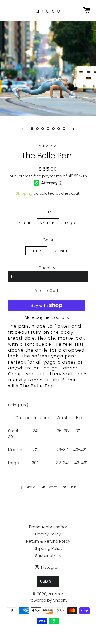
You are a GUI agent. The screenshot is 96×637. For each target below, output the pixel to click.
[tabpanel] (48, 68)
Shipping (24, 193)
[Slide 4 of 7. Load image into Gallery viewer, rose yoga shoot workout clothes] (48, 128)
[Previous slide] (23, 128)
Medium (48, 222)
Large (71, 222)
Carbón (36, 250)
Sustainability (48, 555)
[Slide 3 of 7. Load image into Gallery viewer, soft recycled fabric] (42, 128)
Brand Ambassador (48, 526)
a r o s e (48, 10)
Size (48, 212)
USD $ (45, 581)
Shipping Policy (48, 548)
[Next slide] (72, 128)
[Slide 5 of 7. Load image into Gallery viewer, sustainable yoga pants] (53, 128)
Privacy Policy (48, 534)
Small (24, 222)
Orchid (60, 250)
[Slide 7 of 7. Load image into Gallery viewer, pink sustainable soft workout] (64, 128)
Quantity (46, 267)
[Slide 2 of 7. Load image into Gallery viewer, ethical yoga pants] (37, 128)
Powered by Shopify (48, 600)
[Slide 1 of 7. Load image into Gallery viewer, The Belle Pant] (32, 128)
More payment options (47, 317)
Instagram (50, 567)
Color (48, 239)
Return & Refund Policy (48, 541)
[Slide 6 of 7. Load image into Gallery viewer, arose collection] (58, 128)
